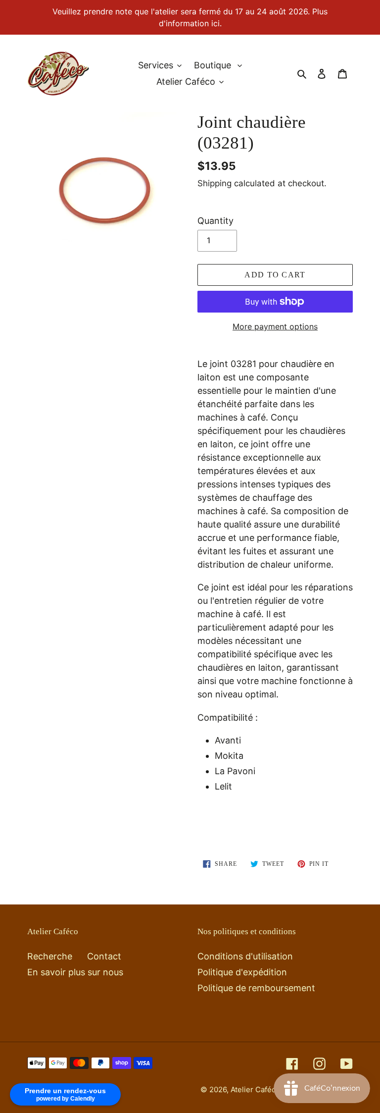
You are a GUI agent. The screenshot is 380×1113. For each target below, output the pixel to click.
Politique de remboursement (256, 988)
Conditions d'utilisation (245, 956)
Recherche (49, 956)
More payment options (275, 326)
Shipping (214, 183)
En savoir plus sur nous (75, 972)
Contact (104, 956)
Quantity (215, 220)
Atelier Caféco (256, 1089)
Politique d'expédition (242, 972)
